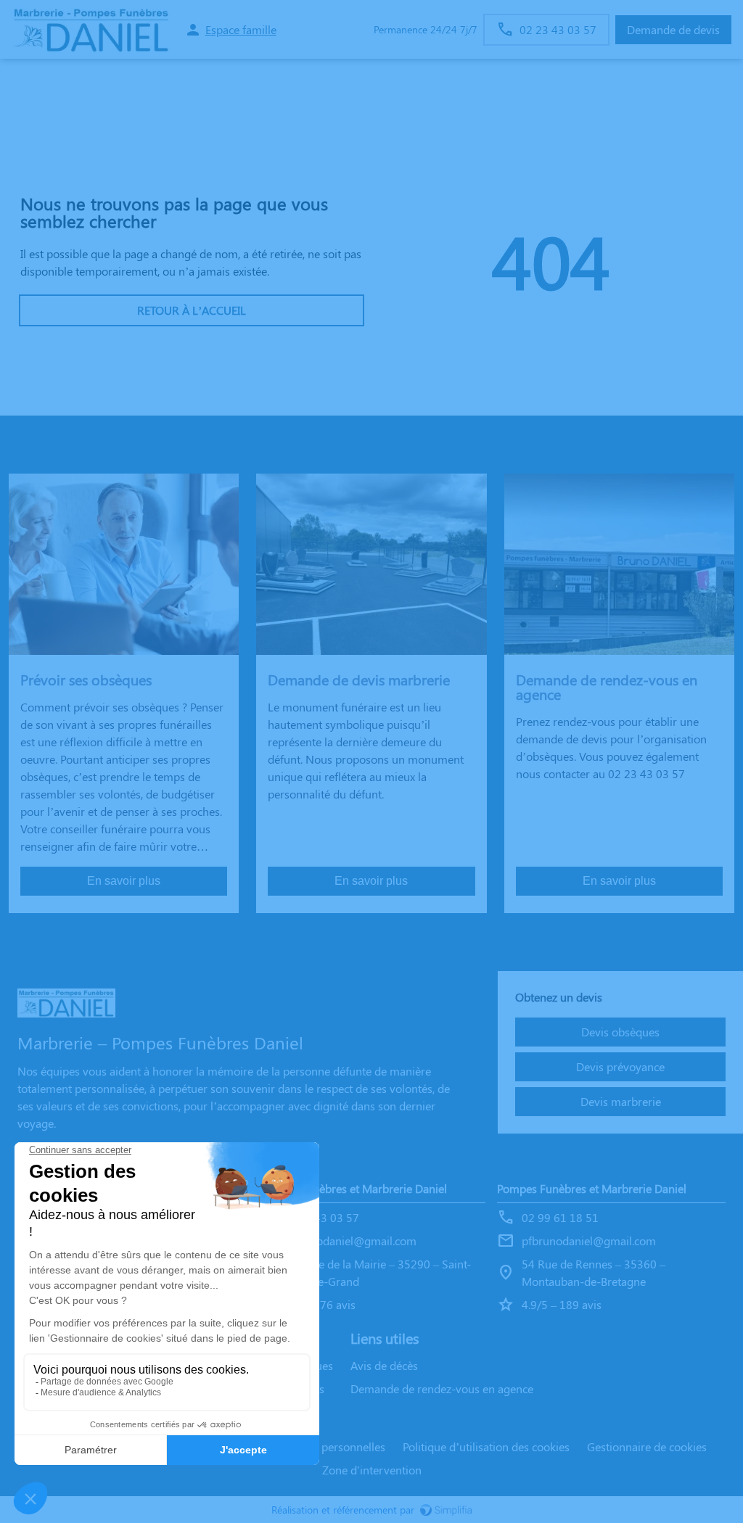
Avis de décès (384, 1365)
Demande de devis (673, 29)
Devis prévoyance (620, 1066)
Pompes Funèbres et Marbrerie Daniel (352, 1188)
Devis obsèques (620, 1031)
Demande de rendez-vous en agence (441, 1388)
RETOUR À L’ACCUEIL (191, 310)
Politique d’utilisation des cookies (486, 1446)
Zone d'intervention (372, 1469)
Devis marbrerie (620, 1101)
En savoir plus (123, 881)
